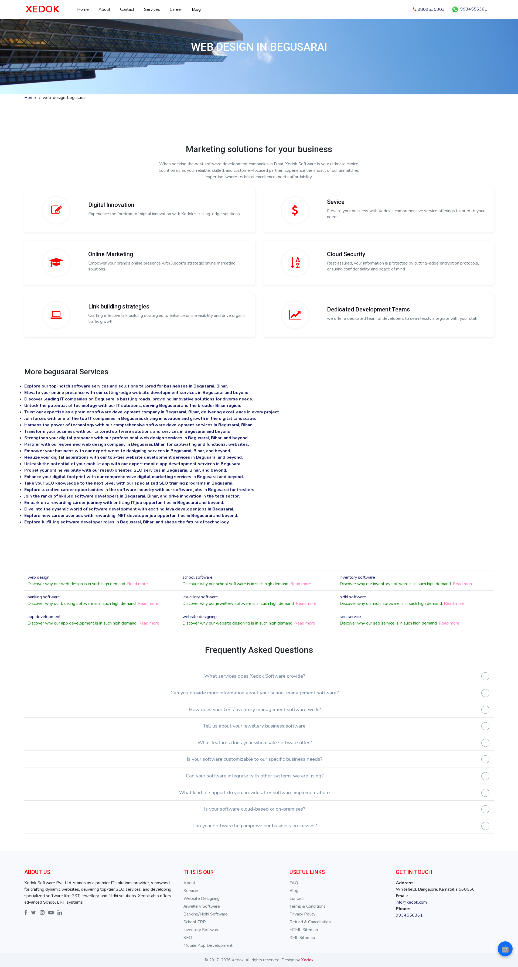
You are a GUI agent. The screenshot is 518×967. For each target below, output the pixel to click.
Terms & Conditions (307, 906)
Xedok (307, 960)
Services (152, 9)
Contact (127, 9)
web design (38, 577)
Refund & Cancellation (310, 922)
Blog (196, 9)
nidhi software (353, 597)
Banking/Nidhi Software (205, 914)
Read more (137, 584)
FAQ (293, 883)
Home (83, 9)
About (104, 9)
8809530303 (431, 9)
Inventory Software (201, 930)
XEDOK (42, 9)
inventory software (357, 577)
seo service (350, 617)
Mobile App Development (208, 945)
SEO (187, 938)
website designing (199, 617)
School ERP (194, 922)
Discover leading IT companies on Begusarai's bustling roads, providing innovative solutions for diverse (131, 399)
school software (197, 577)
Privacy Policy (302, 914)
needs (245, 399)
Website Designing (201, 898)
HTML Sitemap (303, 930)
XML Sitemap (302, 938)
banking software (44, 597)
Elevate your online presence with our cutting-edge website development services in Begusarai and (128, 393)
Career (176, 9)
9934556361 (473, 9)
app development (44, 617)
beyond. (241, 393)
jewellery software (200, 597)
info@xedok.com (411, 902)
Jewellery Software (201, 906)
